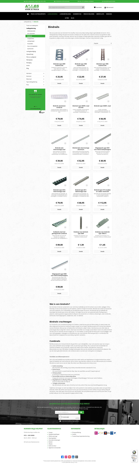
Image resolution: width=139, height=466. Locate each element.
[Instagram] (66, 457)
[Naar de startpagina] (32, 7)
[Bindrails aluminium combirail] (59, 97)
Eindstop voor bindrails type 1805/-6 (102, 232)
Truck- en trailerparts (32, 25)
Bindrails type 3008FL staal (102, 106)
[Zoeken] (83, 7)
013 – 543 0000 (29, 435)
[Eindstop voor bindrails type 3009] (80, 223)
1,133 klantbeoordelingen (35, 108)
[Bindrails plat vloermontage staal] (59, 139)
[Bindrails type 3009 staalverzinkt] (59, 55)
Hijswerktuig (29, 54)
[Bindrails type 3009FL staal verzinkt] (80, 97)
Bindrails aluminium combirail (59, 106)
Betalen (50, 442)
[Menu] (137, 450)
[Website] (76, 457)
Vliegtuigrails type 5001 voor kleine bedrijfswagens (102, 148)
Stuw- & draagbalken (32, 46)
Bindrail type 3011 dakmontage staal (80, 190)
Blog (27, 68)
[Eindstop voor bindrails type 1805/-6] (102, 223)
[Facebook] (62, 457)
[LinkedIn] (73, 457)
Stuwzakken (30, 43)
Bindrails (29, 36)
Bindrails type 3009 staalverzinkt (59, 64)
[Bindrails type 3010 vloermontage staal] (59, 181)
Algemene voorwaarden (55, 447)
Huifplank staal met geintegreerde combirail (59, 232)
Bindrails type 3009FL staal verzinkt (81, 106)
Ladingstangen (30, 41)
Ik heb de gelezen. (70, 421)
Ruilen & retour (52, 445)
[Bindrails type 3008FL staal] (102, 97)
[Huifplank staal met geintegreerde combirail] (59, 223)
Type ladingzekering (31, 82)
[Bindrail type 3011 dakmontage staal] (80, 181)
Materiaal (28, 79)
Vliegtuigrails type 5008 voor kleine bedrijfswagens (59, 274)
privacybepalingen (70, 421)
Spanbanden (30, 48)
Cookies (74, 434)
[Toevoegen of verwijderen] (65, 59)
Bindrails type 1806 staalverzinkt (102, 64)
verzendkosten (67, 461)
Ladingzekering (31, 28)
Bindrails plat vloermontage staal (59, 148)
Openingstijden (52, 438)
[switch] (134, 460)
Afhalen (50, 444)
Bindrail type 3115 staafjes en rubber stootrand (102, 190)
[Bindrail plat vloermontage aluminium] (80, 139)
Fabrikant (28, 73)
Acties (28, 65)
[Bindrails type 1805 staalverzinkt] (80, 55)
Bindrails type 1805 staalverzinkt (81, 64)
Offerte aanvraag (53, 436)
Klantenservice (35, 442)
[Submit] (81, 412)
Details (59, 83)
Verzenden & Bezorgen (54, 440)
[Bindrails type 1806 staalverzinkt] (102, 55)
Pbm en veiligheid (31, 57)
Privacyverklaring (76, 432)
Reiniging (28, 62)
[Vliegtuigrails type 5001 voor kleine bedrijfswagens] (102, 139)
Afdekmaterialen (31, 31)
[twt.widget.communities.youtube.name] (69, 457)
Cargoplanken (30, 38)
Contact (50, 432)
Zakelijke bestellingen (54, 434)
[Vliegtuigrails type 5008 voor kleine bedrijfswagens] (59, 265)
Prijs (27, 84)
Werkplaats (29, 60)
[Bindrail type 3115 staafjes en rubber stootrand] (102, 181)
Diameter (28, 76)
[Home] (28, 14)
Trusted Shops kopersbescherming (80, 436)
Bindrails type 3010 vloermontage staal (59, 190)
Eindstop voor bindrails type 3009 (81, 232)
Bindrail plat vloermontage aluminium (81, 148)
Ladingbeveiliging (31, 51)
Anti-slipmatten (31, 33)
